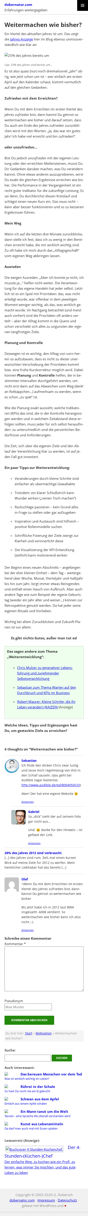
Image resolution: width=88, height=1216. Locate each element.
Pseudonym (14, 1001)
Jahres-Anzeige (21, 39)
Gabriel (33, 812)
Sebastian (29, 760)
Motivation (44, 1033)
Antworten (27, 801)
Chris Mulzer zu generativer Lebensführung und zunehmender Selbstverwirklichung (45, 673)
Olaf (24, 879)
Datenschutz (67, 1200)
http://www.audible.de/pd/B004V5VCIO (50, 785)
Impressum (46, 1200)
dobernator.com (18, 4)
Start (28, 1033)
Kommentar (15, 943)
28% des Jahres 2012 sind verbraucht (33, 853)
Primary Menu (82, 5)
